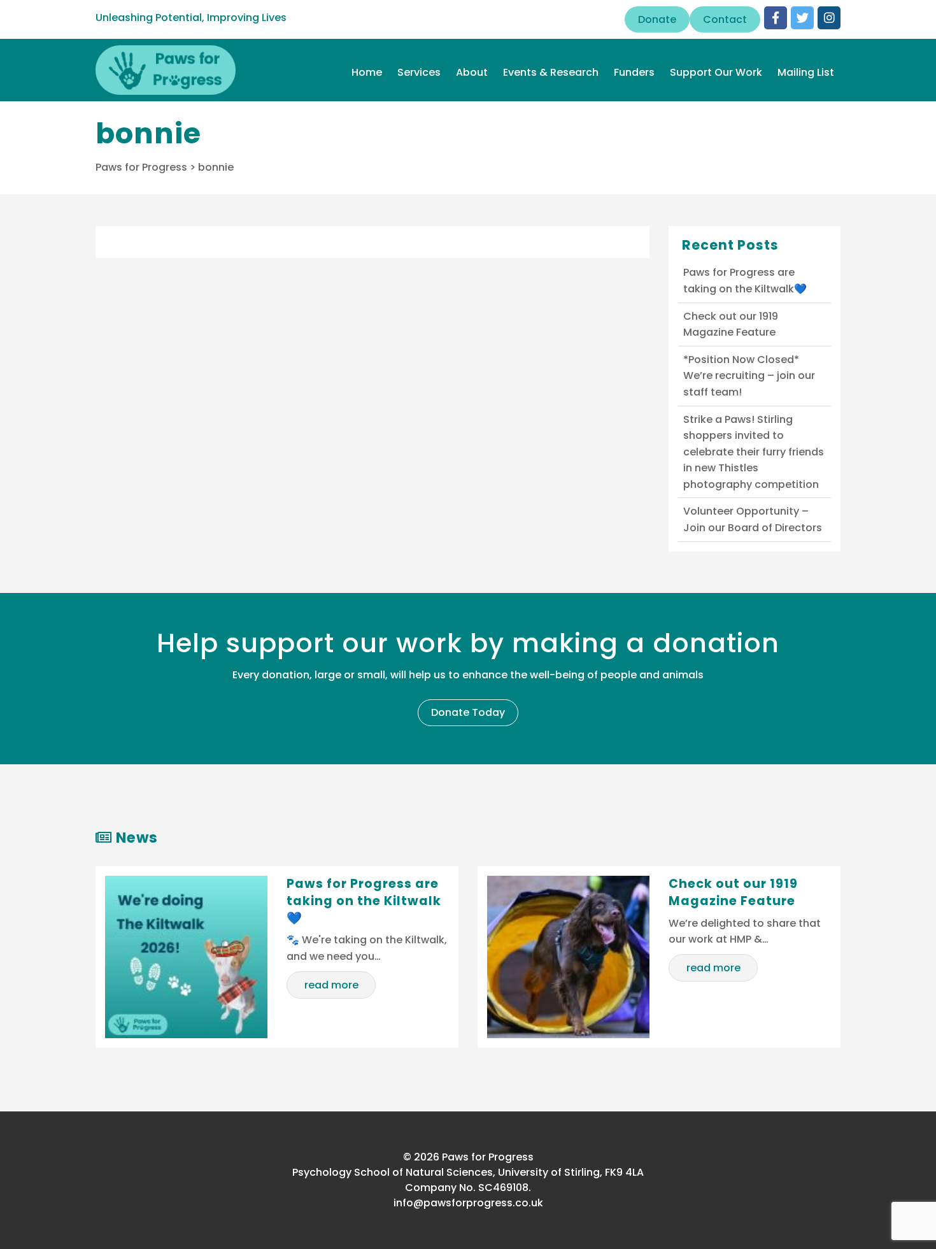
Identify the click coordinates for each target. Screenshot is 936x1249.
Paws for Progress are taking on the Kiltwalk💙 (745, 280)
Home (366, 72)
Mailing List (805, 72)
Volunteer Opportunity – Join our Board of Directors (752, 519)
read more (331, 985)
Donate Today (468, 712)
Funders (634, 72)
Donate (657, 19)
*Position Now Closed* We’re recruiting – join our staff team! (749, 375)
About (472, 72)
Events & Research (551, 72)
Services (419, 72)
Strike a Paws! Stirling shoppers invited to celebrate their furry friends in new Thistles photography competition (753, 452)
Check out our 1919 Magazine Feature (730, 324)
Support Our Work (716, 72)
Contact (725, 19)
